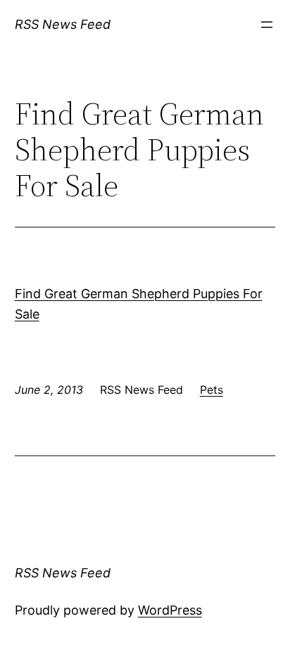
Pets (211, 390)
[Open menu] (266, 24)
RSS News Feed (63, 24)
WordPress (170, 610)
